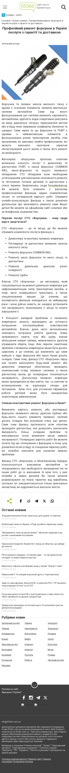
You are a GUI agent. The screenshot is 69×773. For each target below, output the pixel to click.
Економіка (7, 649)
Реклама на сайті (10, 689)
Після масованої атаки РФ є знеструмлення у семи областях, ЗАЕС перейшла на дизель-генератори (33, 595)
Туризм (5, 628)
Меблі (28, 639)
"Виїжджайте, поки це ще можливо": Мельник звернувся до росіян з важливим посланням (32, 534)
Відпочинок (30, 633)
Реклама (6, 665)
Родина (51, 655)
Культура (52, 644)
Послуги (29, 655)
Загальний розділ (11, 623)
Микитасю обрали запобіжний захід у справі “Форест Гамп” (32, 566)
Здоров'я (52, 623)
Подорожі (7, 660)
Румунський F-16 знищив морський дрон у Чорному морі (30, 574)
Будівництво (8, 633)
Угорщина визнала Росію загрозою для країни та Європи (31, 515)
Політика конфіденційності (14, 759)
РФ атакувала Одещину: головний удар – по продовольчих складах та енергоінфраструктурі (32, 556)
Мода (50, 649)
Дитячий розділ (56, 660)
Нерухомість (31, 628)
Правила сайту (35, 759)
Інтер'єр (29, 649)
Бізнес (5, 639)
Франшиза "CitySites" (12, 692)
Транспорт (53, 628)
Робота (28, 660)
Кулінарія (6, 655)
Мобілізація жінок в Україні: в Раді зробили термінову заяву (32, 524)
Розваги (52, 633)
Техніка (28, 623)
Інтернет (29, 644)
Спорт (51, 639)
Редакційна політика (23, 761)
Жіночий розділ (10, 644)
